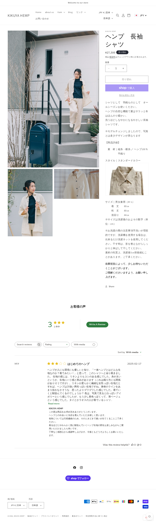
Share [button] (111, 286)
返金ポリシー (32, 516)
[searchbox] (25, 344)
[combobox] (56, 344)
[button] (61, 12)
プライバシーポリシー (50, 516)
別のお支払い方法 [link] (126, 95)
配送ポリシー (77, 516)
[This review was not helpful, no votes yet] (138, 445)
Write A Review (97, 324)
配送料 (112, 57)
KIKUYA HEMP (19, 516)
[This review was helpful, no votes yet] (132, 445)
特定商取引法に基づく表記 (96, 516)
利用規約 (65, 516)
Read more (53, 403)
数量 (107, 62)
